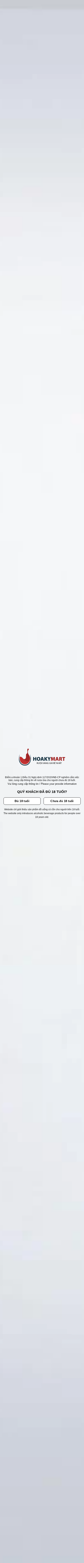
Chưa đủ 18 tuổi (62, 801)
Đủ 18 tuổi (22, 801)
